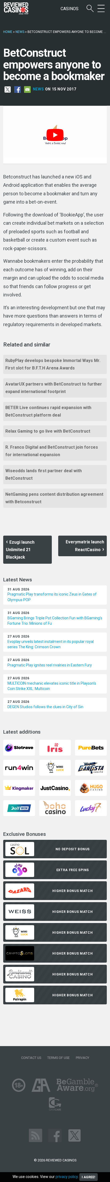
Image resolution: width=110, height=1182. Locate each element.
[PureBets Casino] (91, 747)
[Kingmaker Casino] (19, 787)
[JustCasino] (55, 787)
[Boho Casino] (55, 807)
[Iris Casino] (55, 747)
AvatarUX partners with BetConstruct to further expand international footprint (53, 388)
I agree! (88, 1177)
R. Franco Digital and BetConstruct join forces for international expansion (51, 451)
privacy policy (67, 1177)
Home (7, 32)
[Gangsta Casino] (91, 767)
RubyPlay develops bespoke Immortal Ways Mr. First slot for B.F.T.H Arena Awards (52, 364)
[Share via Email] (27, 89)
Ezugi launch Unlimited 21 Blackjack (20, 550)
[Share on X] (7, 89)
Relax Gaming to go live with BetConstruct (47, 431)
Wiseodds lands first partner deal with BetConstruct (43, 474)
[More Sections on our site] (101, 8)
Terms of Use (58, 1058)
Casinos (69, 8)
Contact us (31, 1058)
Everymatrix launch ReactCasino (85, 545)
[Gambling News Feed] (35, 1135)
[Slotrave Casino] (19, 747)
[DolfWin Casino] (19, 807)
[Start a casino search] (90, 8)
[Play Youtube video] (55, 135)
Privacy (82, 1058)
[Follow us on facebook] (55, 1135)
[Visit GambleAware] (77, 1085)
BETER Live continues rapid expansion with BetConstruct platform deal (48, 411)
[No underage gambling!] (18, 1085)
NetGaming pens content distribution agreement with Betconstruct (54, 498)
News (19, 32)
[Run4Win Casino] (19, 767)
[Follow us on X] (74, 1135)
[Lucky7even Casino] (91, 807)
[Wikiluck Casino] (55, 767)
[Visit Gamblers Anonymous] (41, 1085)
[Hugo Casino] (91, 787)
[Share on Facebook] (17, 89)
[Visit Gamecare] (55, 1103)
